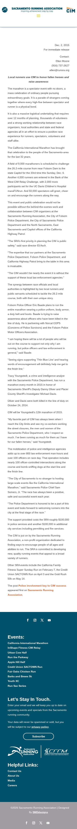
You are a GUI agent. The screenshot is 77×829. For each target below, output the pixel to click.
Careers (12, 785)
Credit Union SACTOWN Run (25, 666)
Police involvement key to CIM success (42, 585)
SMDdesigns (40, 812)
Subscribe (38, 736)
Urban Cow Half (17, 652)
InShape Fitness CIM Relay (24, 647)
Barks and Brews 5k (20, 676)
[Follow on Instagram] (35, 620)
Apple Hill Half (16, 662)
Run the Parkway (18, 657)
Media (11, 780)
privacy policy (40, 726)
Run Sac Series (17, 685)
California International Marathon (28, 643)
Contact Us (14, 771)
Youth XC (13, 681)
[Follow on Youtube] (49, 620)
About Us (13, 775)
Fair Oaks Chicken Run (22, 671)
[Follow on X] (42, 620)
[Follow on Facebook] (28, 620)
